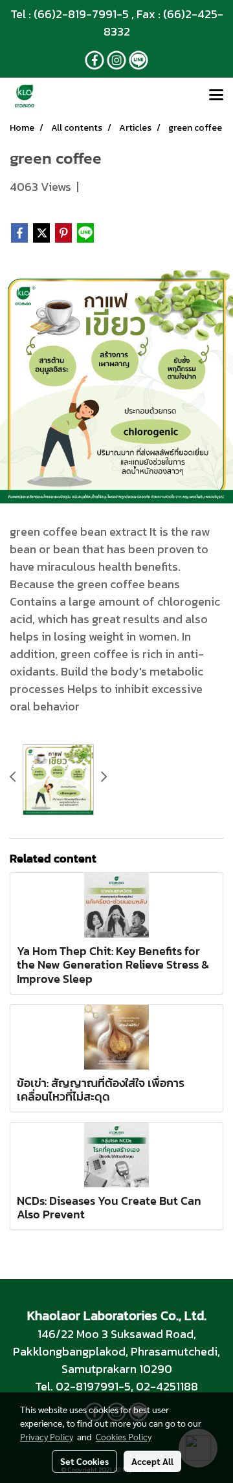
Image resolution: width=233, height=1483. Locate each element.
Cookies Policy (123, 1436)
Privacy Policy (46, 1436)
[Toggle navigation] (216, 96)
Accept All (152, 1461)
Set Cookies (84, 1461)
